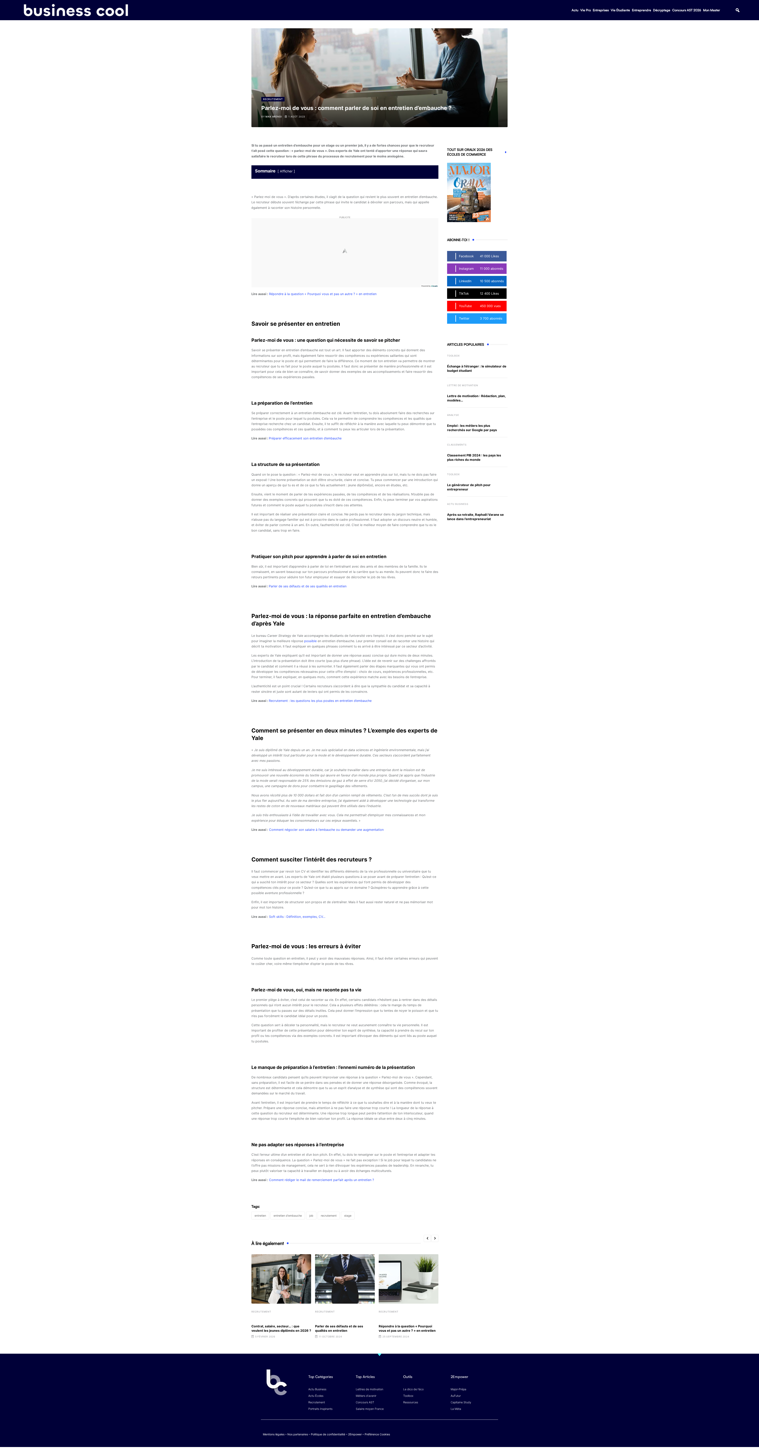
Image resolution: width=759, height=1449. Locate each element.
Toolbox (453, 355)
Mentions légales (273, 1434)
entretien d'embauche (288, 1215)
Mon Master (711, 10)
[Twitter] (463, 1430)
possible (310, 641)
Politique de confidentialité (328, 1434)
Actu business (457, 504)
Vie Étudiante (620, 10)
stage (347, 1215)
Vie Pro (585, 10)
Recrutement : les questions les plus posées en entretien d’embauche (320, 701)
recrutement (329, 1215)
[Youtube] (478, 1430)
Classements (457, 444)
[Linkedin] (494, 1433)
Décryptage (661, 10)
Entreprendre (641, 10)
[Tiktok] (486, 1430)
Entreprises (601, 10)
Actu (575, 10)
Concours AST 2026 (686, 10)
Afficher (286, 171)
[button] (737, 10)
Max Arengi (273, 116)
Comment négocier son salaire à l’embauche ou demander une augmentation (326, 830)
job (311, 1215)
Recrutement (261, 1311)
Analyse (453, 415)
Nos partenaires (297, 1434)
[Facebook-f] (471, 1430)
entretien (260, 1215)
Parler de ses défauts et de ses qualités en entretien (307, 586)
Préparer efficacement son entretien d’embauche (305, 438)
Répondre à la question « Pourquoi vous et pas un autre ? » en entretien (323, 294)
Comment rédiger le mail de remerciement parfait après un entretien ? (321, 1180)
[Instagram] (494, 1430)
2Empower (355, 1434)
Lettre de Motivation (462, 385)
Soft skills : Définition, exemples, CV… (297, 917)
